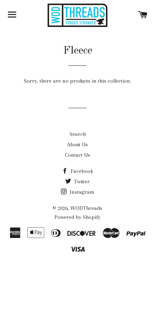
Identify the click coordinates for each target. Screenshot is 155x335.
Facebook (81, 171)
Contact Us (77, 155)
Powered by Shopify (77, 217)
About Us (77, 144)
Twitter (81, 181)
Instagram (81, 192)
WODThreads (86, 208)
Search (78, 134)
